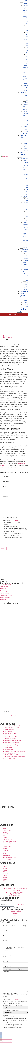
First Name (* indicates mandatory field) (14, 925)
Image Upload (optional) (10, 517)
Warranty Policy (7, 839)
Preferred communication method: (13, 1005)
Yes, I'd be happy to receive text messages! (15, 948)
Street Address (7, 955)
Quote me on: (7, 966)
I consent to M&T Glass (10, 526)
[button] (0, 581)
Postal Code (6, 961)
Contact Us (6, 837)
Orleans (5, 872)
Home (1, 345)
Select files (18, 520)
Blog (21, 152)
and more (5, 873)
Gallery (5, 832)
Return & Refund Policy (9, 841)
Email (5, 486)
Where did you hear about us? (11, 1010)
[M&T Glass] (4, 156)
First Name (6, 476)
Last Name (6, 481)
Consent (5, 524)
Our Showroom (7, 830)
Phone (5, 491)
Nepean (5, 868)
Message (6, 496)
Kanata (5, 870)
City (4, 956)
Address (5, 950)
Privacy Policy (7, 843)
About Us (5, 834)
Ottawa (5, 866)
